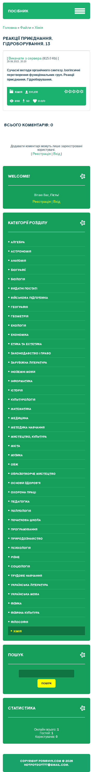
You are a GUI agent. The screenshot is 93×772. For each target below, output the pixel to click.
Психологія (21, 548)
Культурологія (23, 400)
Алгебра (18, 242)
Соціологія (20, 566)
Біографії (18, 270)
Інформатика (22, 381)
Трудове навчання (26, 576)
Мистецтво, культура (29, 437)
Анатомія (18, 261)
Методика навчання (28, 427)
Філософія (19, 622)
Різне (15, 557)
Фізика (16, 604)
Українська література (29, 585)
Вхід (56, 154)
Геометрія (19, 316)
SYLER (33, 92)
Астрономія (21, 251)
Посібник (18, 11)
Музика (17, 455)
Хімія (39, 27)
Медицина (19, 418)
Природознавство (27, 539)
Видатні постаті (24, 289)
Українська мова (25, 594)
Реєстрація (42, 154)
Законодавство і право (31, 353)
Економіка (20, 335)
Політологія (21, 511)
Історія (17, 390)
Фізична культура (25, 613)
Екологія (18, 326)
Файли (25, 27)
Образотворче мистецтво (33, 474)
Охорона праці (23, 492)
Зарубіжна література (29, 363)
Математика (21, 409)
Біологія (18, 279)
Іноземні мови (23, 372)
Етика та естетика (26, 344)
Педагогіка (20, 502)
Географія (19, 307)
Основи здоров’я (26, 483)
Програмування (24, 529)
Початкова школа (26, 520)
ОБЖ (14, 465)
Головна (10, 27)
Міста (15, 446)
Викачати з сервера (25, 58)
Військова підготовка (29, 298)
